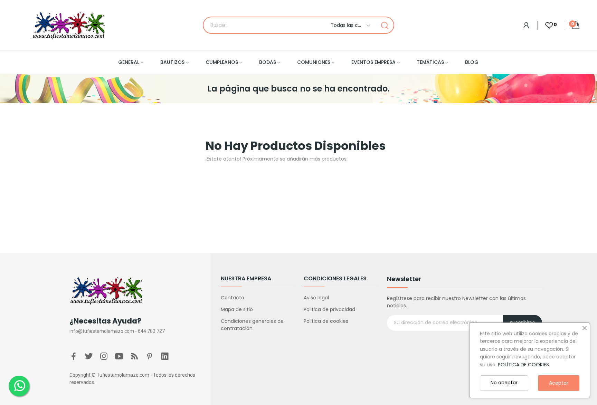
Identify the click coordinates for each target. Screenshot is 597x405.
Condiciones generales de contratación (252, 325)
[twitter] (89, 356)
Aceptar (558, 382)
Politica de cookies (326, 321)
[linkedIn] (165, 356)
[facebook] (73, 356)
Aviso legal (316, 297)
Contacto (232, 297)
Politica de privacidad (329, 309)
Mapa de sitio (237, 309)
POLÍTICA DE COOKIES (523, 364)
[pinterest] (149, 356)
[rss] (134, 356)
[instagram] (104, 356)
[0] (545, 25)
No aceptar (504, 382)
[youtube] (119, 356)
